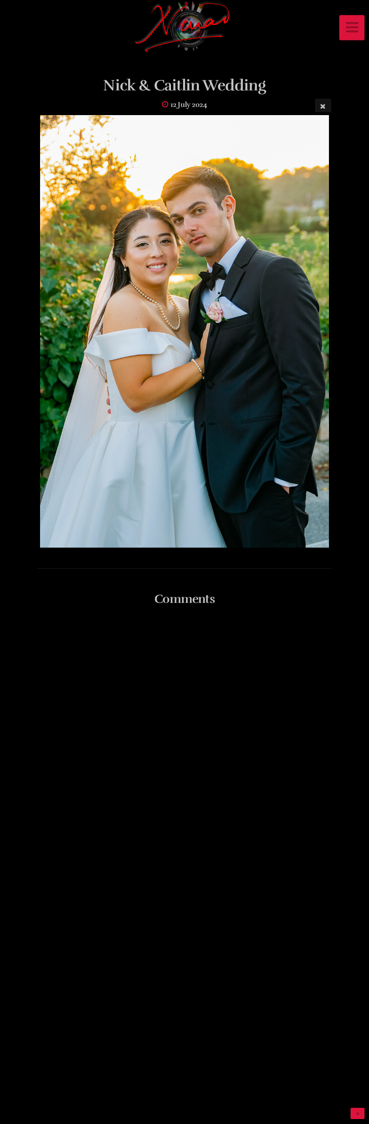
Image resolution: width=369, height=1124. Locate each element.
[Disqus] (184, 732)
